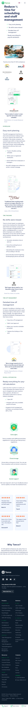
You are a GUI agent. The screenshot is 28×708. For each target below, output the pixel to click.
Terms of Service (14, 696)
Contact (17, 672)
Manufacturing (19, 625)
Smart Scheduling (6, 610)
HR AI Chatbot (5, 622)
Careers (17, 665)
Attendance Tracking (7, 608)
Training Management (7, 646)
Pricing (17, 670)
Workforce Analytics (6, 632)
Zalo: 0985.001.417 (21, 680)
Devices (4, 684)
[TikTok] (14, 579)
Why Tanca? (18, 660)
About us (17, 658)
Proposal (4, 682)
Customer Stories (6, 662)
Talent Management (6, 637)
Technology (18, 635)
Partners (17, 663)
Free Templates (5, 667)
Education (17, 630)
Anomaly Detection (6, 627)
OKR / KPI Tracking (6, 617)
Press (16, 667)
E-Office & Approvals (7, 615)
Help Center (4, 674)
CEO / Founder (18, 605)
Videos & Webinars (6, 665)
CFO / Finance (18, 613)
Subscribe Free (7, 591)
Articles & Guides (6, 660)
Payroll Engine (5, 613)
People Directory (6, 605)
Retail (16, 622)
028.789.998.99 (21, 677)
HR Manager (18, 610)
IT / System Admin (19, 615)
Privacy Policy (5, 696)
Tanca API (4, 679)
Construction (18, 627)
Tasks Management (6, 644)
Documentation (5, 677)
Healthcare (18, 632)
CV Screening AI (5, 630)
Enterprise (17, 637)
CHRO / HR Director (20, 608)
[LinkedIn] (3, 579)
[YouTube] (10, 579)
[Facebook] (6, 579)
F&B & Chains (18, 620)
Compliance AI (5, 625)
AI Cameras (4, 687)
